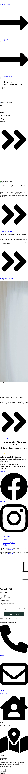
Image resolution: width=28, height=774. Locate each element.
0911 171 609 (3, 658)
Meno (1, 771)
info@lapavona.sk (4, 693)
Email (2, 690)
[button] (14, 6)
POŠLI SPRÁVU (14, 614)
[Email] (14, 687)
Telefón (2, 595)
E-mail (2, 599)
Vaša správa (3, 603)
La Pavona (2, 1)
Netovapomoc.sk (10, 549)
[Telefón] (14, 652)
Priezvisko (3, 597)
